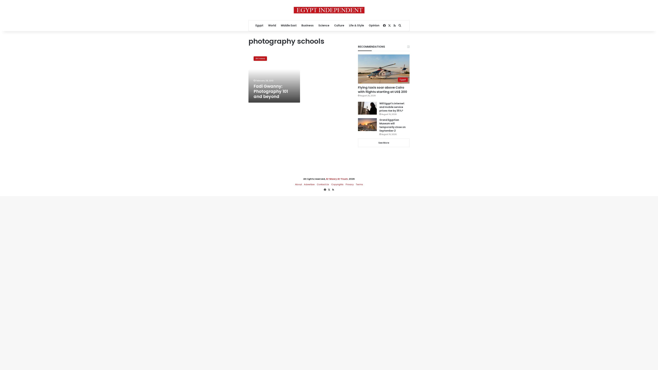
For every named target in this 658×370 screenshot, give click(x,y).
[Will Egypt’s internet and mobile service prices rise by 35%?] (367, 108)
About (298, 184)
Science (323, 25)
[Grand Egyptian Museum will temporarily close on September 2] (367, 124)
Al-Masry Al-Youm (337, 179)
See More (383, 142)
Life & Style (356, 25)
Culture (339, 25)
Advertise (309, 184)
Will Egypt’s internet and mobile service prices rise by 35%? (391, 107)
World (272, 25)
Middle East (289, 25)
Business (307, 25)
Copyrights (337, 184)
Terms (359, 184)
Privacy (350, 184)
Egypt (259, 25)
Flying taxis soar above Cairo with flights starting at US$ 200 (382, 89)
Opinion (374, 25)
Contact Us (323, 184)
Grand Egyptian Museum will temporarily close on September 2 (392, 125)
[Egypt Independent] (329, 10)
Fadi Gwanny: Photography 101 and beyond (271, 91)
